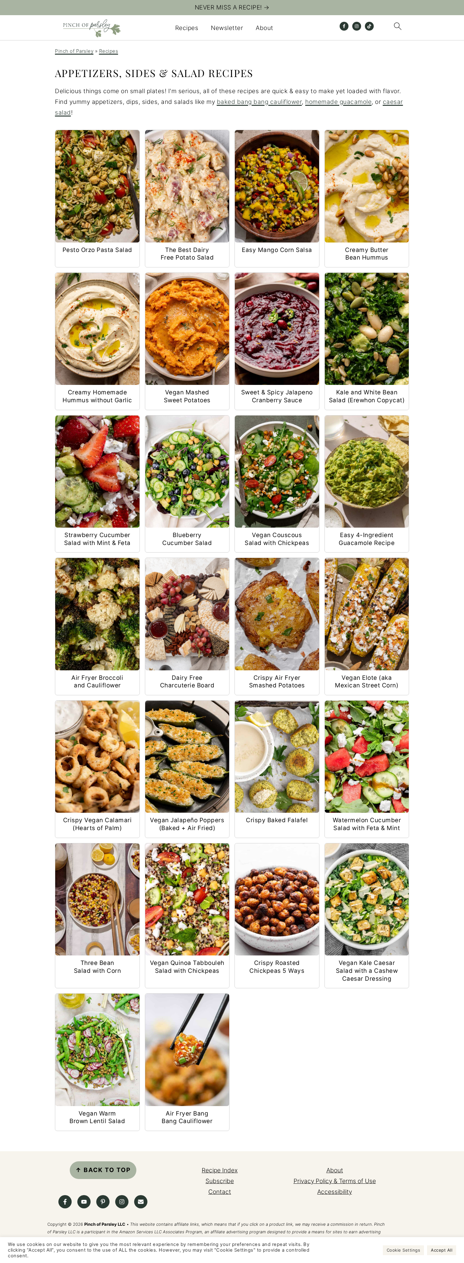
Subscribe (219, 1181)
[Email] (140, 1201)
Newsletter (227, 28)
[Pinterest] (103, 1201)
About (264, 28)
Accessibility (334, 1191)
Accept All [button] (441, 1250)
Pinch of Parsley (74, 51)
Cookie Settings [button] (403, 1250)
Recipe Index (220, 1170)
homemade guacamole (338, 101)
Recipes (187, 28)
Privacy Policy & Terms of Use (335, 1181)
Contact (219, 1191)
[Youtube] (84, 1201)
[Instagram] (121, 1201)
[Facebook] (65, 1201)
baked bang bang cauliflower (259, 101)
